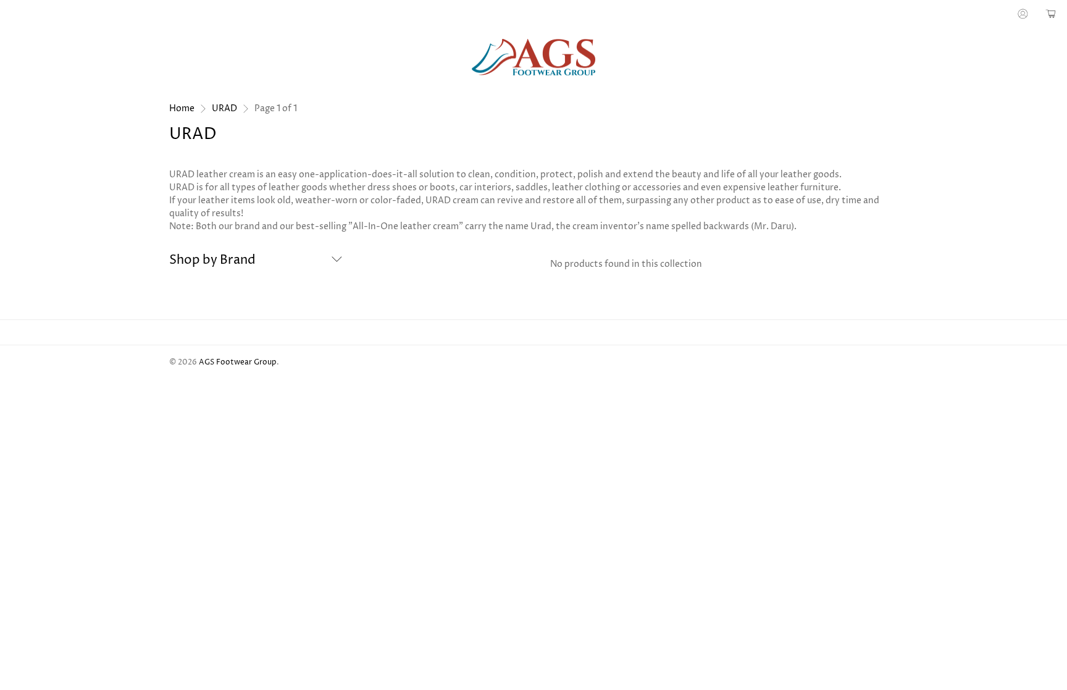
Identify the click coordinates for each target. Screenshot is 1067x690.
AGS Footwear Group (238, 363)
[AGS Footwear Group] (533, 57)
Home (182, 108)
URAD (224, 108)
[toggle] (337, 260)
